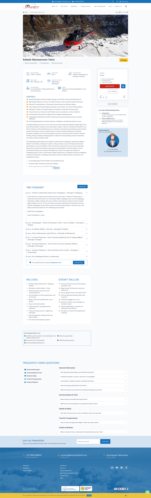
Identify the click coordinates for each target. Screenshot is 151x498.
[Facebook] (121, 467)
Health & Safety (31, 376)
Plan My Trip (78, 262)
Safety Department (100, 6)
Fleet (110, 6)
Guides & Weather (32, 382)
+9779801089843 (79, 1)
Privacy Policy (64, 475)
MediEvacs (74, 6)
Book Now (110, 86)
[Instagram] (112, 467)
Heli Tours (64, 6)
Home (26, 12)
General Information (33, 369)
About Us (54, 6)
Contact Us (118, 6)
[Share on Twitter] (122, 12)
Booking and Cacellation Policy (69, 473)
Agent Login (125, 1)
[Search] (126, 6)
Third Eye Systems (34, 489)
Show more (56, 168)
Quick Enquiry (112, 104)
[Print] (127, 12)
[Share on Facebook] (120, 12)
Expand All (82, 186)
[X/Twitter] (126, 467)
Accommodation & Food (34, 373)
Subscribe (105, 441)
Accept (89, 495)
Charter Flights (86, 6)
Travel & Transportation (34, 379)
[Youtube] (117, 467)
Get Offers (112, 91)
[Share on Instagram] (106, 97)
